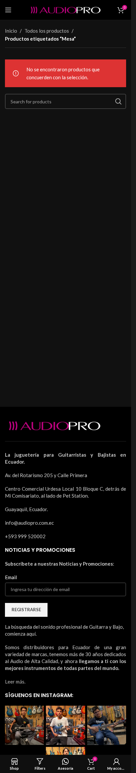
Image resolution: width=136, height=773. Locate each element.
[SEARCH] (118, 101)
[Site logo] (66, 9)
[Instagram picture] (24, 725)
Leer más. (15, 682)
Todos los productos (46, 31)
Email (11, 577)
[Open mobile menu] (8, 10)
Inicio (11, 31)
